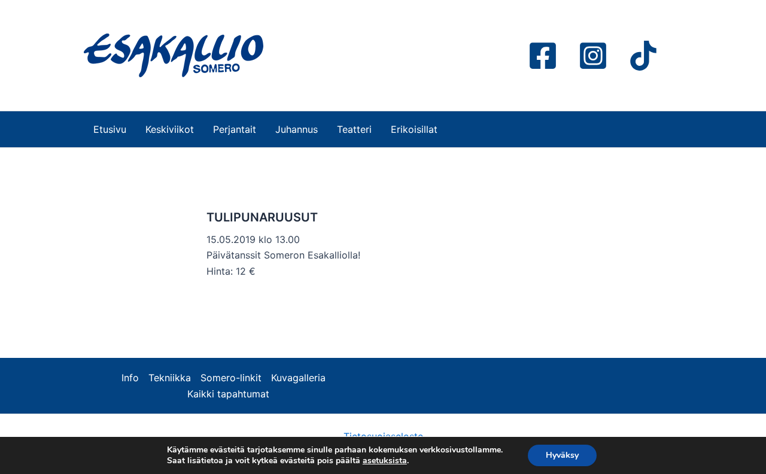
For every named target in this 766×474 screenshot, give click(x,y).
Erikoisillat (414, 129)
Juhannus (296, 129)
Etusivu (109, 129)
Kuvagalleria (298, 378)
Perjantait (234, 129)
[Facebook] (543, 56)
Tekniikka (169, 378)
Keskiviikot (169, 129)
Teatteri (354, 129)
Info (130, 378)
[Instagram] (593, 56)
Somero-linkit (231, 378)
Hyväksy (562, 455)
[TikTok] (643, 56)
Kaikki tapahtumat (228, 394)
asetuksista (385, 460)
